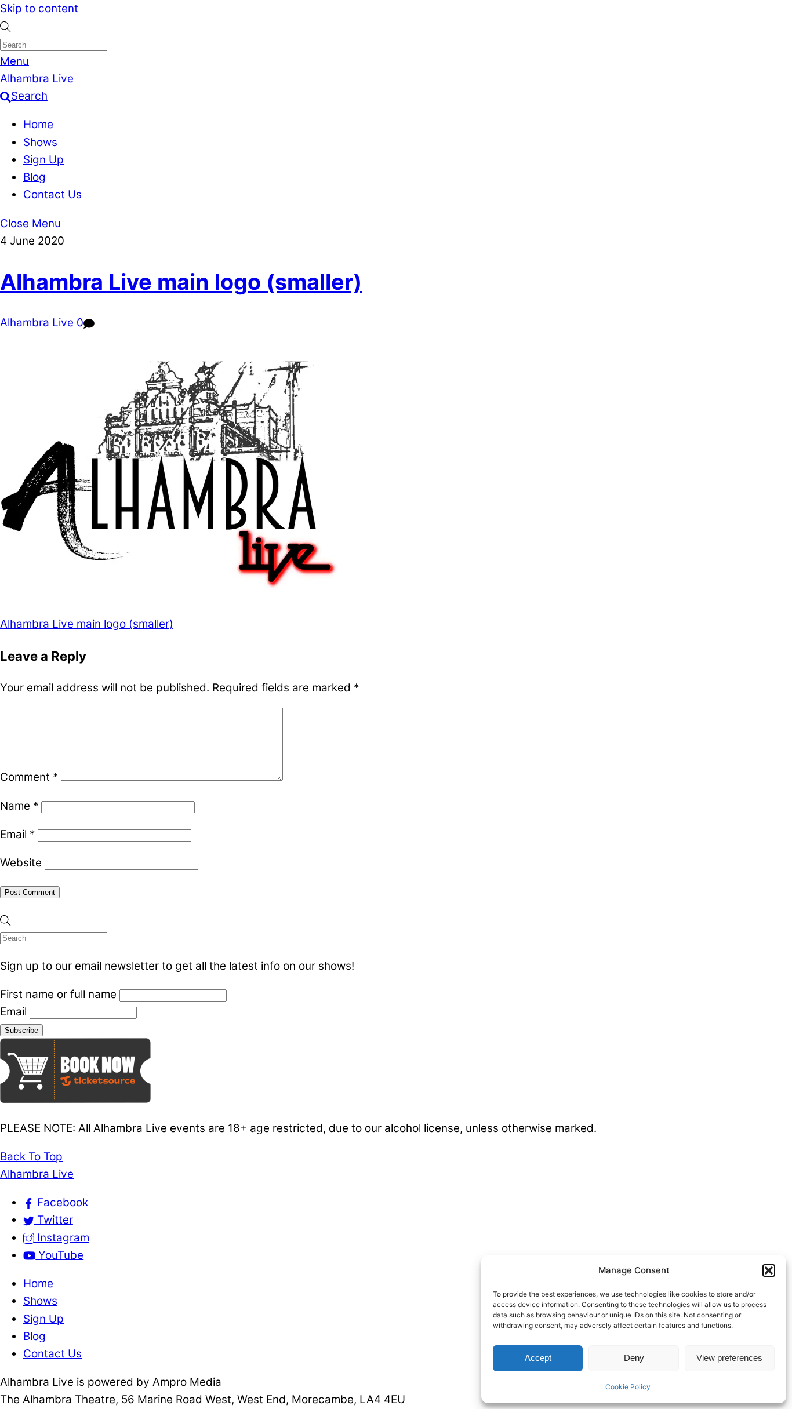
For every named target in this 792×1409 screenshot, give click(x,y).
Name (19, 806)
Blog (34, 177)
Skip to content (39, 8)
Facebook (61, 1202)
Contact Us (52, 194)
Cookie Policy (628, 1386)
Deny (634, 1358)
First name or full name (58, 994)
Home (38, 124)
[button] (769, 1270)
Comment (29, 777)
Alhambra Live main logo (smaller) (181, 281)
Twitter (53, 1219)
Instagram (61, 1237)
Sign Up (43, 159)
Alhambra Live (37, 322)
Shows (40, 142)
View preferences (729, 1358)
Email (17, 834)
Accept (538, 1358)
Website (21, 862)
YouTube (59, 1255)
